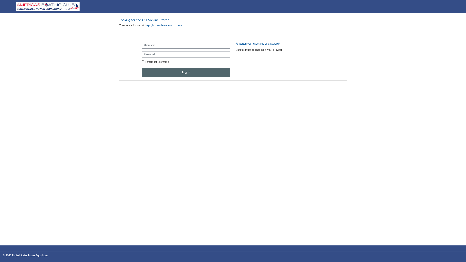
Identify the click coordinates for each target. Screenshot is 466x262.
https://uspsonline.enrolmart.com (163, 25)
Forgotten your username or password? (258, 43)
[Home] (48, 6)
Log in (186, 72)
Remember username (157, 62)
